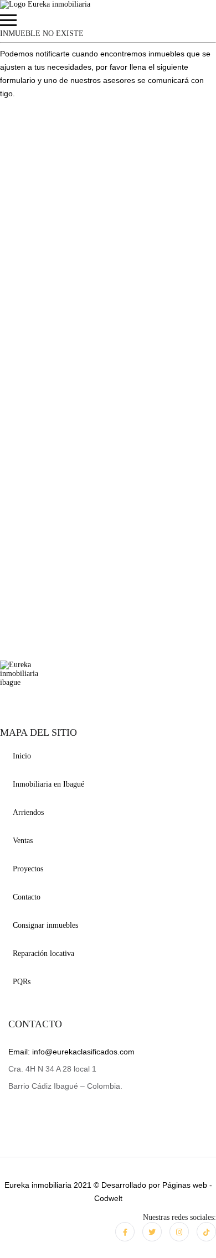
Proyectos (28, 869)
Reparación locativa (43, 953)
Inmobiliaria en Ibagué (48, 784)
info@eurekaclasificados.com (71, 1051)
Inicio (22, 756)
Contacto (26, 897)
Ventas (23, 840)
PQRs (21, 982)
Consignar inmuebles (45, 925)
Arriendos (28, 812)
